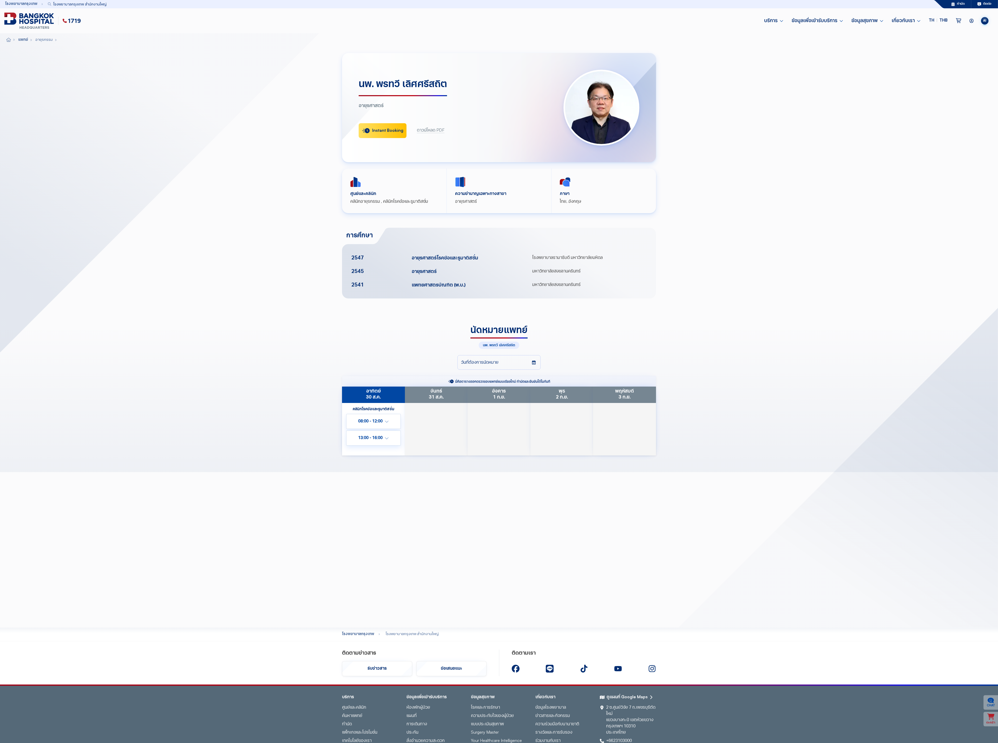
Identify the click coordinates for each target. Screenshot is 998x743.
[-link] (516, 669)
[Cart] (958, 20)
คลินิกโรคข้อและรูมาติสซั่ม (405, 202)
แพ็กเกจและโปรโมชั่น (359, 733)
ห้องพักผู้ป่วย (418, 708)
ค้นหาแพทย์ (352, 716)
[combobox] (478, 4)
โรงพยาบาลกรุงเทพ (358, 634)
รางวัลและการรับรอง (553, 733)
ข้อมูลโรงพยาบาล (550, 708)
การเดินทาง (416, 724)
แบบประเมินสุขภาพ (487, 724)
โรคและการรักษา (485, 708)
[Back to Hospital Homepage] (8, 40)
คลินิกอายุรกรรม (365, 202)
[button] (938, 20)
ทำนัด (347, 724)
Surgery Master (485, 733)
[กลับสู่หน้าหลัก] (30, 20)
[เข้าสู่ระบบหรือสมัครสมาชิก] (971, 20)
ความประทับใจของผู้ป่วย (492, 716)
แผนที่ (411, 716)
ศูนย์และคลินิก (354, 708)
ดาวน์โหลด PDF (430, 130)
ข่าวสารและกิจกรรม (552, 716)
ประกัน (412, 733)
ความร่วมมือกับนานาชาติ (557, 724)
